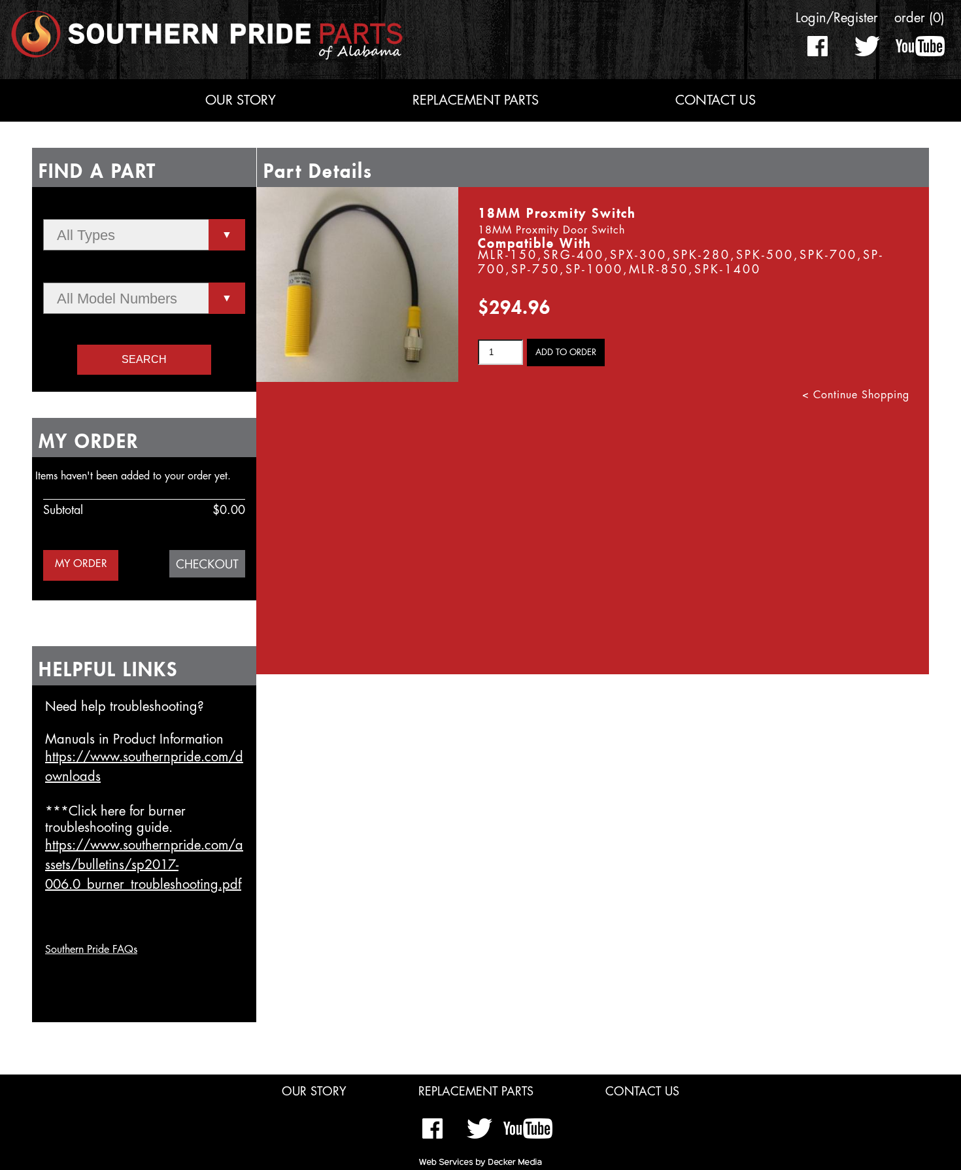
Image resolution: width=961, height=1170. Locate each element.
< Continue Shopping (855, 395)
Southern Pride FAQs (91, 949)
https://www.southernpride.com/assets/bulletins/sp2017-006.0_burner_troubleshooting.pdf (144, 864)
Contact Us (715, 100)
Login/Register (837, 18)
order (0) (919, 18)
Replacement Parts (476, 100)
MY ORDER (81, 564)
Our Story (240, 100)
